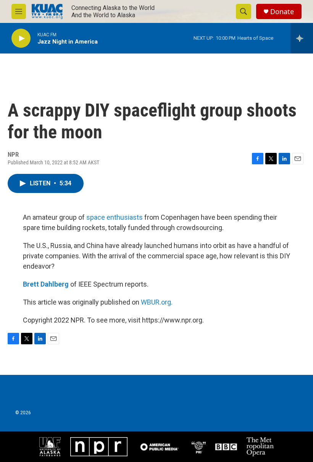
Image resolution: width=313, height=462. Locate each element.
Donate (282, 12)
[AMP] (159, 446)
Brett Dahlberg (46, 284)
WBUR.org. (157, 302)
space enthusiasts (114, 217)
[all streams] (301, 38)
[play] (21, 38)
